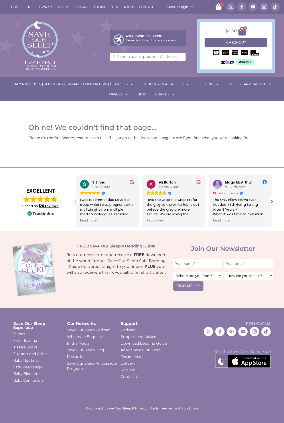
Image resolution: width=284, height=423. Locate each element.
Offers (116, 94)
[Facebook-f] (241, 6)
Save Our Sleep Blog (85, 350)
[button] (271, 201)
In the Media (78, 343)
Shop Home (150, 138)
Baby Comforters (28, 380)
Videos (63, 7)
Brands (162, 94)
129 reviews (49, 206)
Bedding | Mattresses (163, 84)
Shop (29, 7)
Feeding (206, 84)
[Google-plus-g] (231, 331)
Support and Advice (31, 354)
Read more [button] (88, 221)
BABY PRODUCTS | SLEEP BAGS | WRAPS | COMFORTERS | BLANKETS (70, 84)
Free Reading (25, 340)
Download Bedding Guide (144, 343)
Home (15, 7)
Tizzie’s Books (25, 347)
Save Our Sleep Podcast (88, 330)
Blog (115, 7)
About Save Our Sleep (141, 350)
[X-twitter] (230, 6)
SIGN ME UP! (188, 286)
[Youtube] (252, 6)
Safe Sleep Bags (27, 367)
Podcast (81, 7)
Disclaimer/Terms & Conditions (174, 408)
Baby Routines (26, 360)
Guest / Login (177, 7)
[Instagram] (264, 6)
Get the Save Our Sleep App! (242, 351)
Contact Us (130, 377)
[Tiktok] (275, 6)
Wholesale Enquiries (85, 337)
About (129, 7)
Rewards (45, 7)
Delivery (128, 363)
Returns (128, 370)
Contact (146, 7)
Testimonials (131, 357)
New (141, 94)
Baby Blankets (26, 374)
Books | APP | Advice (247, 84)
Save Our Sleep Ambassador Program (92, 366)
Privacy (140, 408)
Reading (99, 7)
